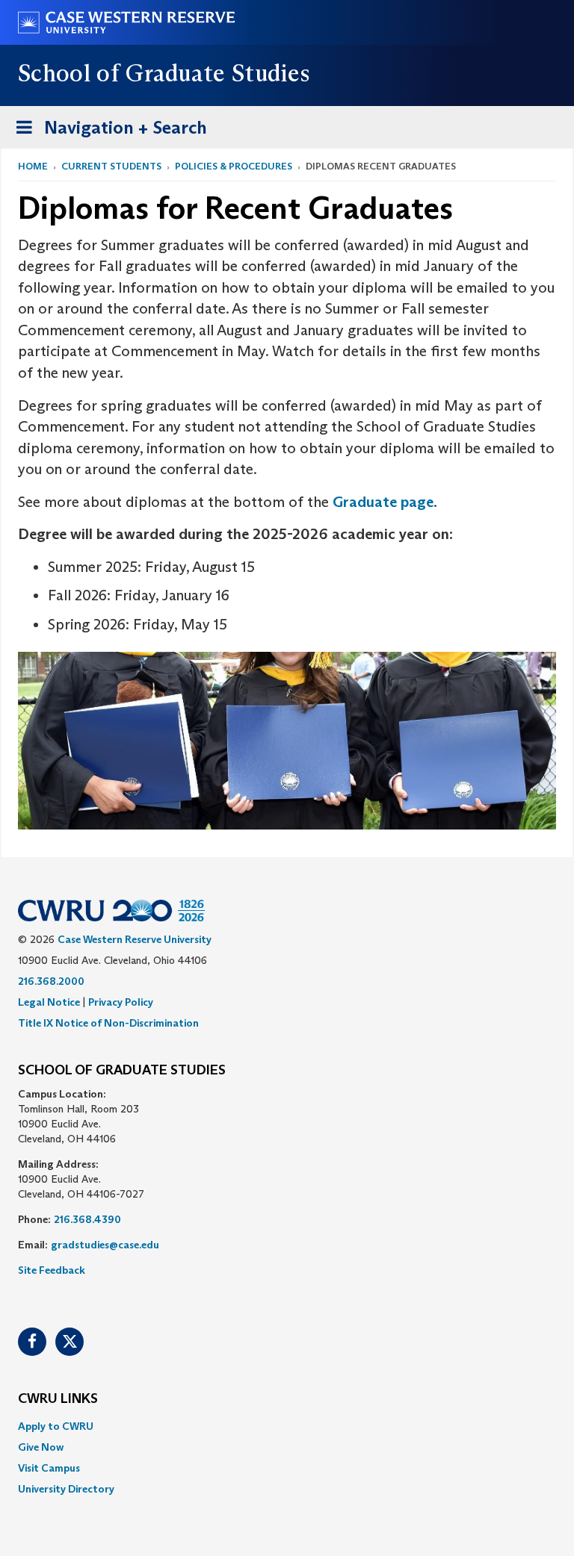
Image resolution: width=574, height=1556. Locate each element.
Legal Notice (49, 1002)
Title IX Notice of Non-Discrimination (108, 1023)
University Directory (66, 1489)
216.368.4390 (87, 1219)
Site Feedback (51, 1270)
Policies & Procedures (233, 166)
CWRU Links (58, 1399)
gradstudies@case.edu (105, 1244)
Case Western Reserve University (135, 939)
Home (33, 166)
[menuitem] (287, 1426)
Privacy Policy (120, 1002)
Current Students (111, 166)
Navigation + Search (107, 132)
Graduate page (383, 502)
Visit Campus (49, 1468)
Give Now (41, 1447)
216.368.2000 (51, 981)
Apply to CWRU (55, 1426)
